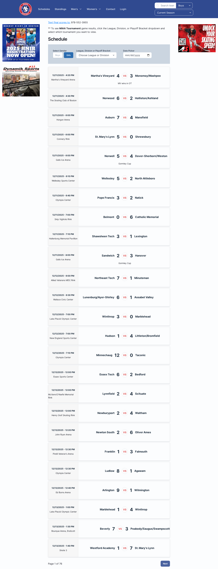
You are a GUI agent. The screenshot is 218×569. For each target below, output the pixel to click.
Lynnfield (108, 393)
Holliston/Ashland (146, 98)
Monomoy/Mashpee (148, 75)
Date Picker (128, 50)
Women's (92, 9)
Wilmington (141, 490)
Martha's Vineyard (102, 75)
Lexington (140, 236)
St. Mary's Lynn (104, 136)
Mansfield (141, 117)
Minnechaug (104, 355)
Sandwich (108, 255)
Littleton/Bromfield (147, 335)
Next (165, 563)
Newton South (105, 432)
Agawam (139, 470)
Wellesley (108, 178)
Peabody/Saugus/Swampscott (150, 528)
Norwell (109, 156)
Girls (68, 55)
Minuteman (141, 278)
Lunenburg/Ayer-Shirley (98, 297)
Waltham (141, 413)
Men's (74, 9)
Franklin (110, 451)
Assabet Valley (144, 297)
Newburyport (105, 413)
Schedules (44, 9)
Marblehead (143, 316)
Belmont (108, 217)
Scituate (140, 393)
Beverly (105, 528)
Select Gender (61, 52)
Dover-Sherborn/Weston (151, 156)
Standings (60, 9)
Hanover (140, 255)
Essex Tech (107, 374)
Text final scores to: (59, 22)
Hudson (110, 335)
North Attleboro (145, 178)
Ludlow (109, 470)
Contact (110, 9)
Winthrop (108, 316)
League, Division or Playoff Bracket (93, 50)
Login (123, 9)
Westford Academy (102, 548)
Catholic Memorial (147, 217)
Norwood (108, 98)
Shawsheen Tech (103, 236)
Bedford (140, 374)
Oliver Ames (143, 432)
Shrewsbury (143, 136)
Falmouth (141, 451)
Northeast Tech (105, 278)
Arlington (108, 490)
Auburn (110, 117)
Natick (139, 197)
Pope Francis (105, 197)
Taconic (140, 355)
